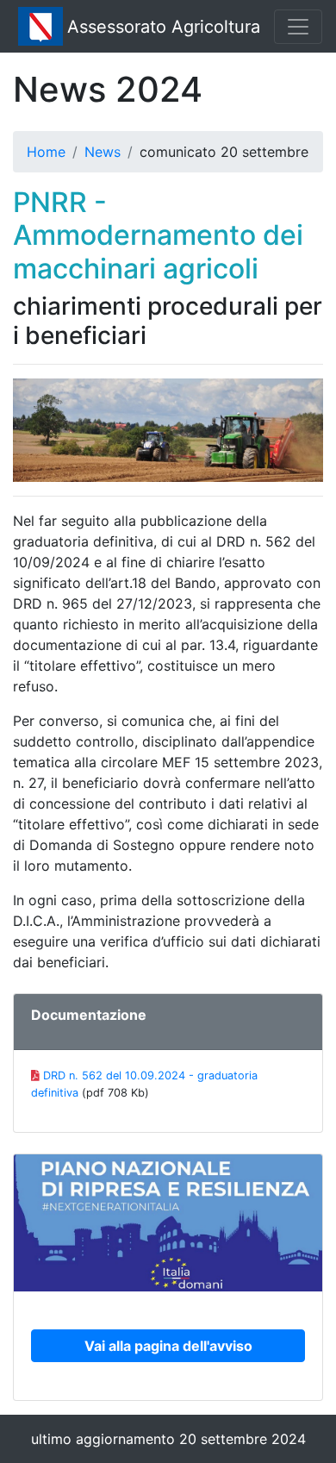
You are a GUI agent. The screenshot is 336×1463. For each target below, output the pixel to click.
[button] (168, 1345)
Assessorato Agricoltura (163, 26)
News (102, 151)
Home (46, 151)
